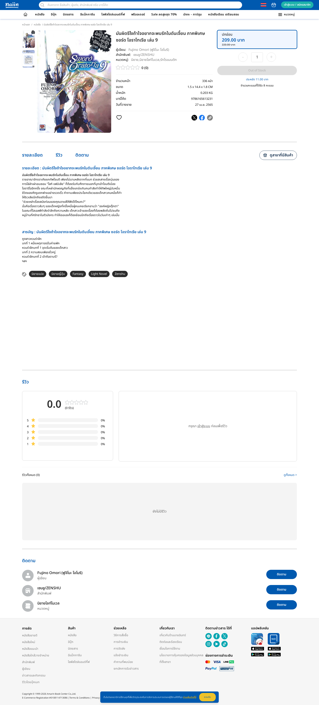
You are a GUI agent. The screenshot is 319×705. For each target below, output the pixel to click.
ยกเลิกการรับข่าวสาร (126, 668)
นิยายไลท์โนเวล (149, 59)
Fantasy (78, 274)
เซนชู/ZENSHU (143, 54)
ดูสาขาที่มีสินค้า (281, 155)
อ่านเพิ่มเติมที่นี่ (189, 697)
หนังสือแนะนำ (30, 649)
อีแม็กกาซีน (87, 14)
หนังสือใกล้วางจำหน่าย (35, 655)
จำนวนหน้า (123, 80)
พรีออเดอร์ (138, 14)
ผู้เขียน (26, 669)
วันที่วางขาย (124, 104)
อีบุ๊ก (54, 14)
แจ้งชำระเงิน (121, 655)
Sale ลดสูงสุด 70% (164, 14)
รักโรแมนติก (168, 59)
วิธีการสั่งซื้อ (121, 635)
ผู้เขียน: (121, 49)
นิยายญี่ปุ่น (58, 274)
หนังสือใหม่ (28, 642)
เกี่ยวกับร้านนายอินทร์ (173, 635)
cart (273, 5)
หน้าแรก (26, 25)
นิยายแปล (38, 274)
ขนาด (119, 86)
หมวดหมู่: (122, 59)
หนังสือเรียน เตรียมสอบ (223, 14)
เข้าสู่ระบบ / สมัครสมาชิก (297, 5)
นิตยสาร (68, 14)
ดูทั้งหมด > (290, 475)
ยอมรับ (207, 697)
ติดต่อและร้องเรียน (171, 642)
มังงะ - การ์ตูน (192, 14)
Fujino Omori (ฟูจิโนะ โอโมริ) (148, 49)
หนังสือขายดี (29, 635)
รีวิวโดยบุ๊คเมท (31, 682)
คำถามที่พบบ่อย (123, 662)
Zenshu (120, 274)
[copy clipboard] (210, 118)
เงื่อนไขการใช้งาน (170, 648)
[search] (42, 5)
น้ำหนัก (120, 92)
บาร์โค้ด (121, 98)
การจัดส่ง (119, 648)
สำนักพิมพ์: (123, 54)
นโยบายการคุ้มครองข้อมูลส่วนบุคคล (181, 655)
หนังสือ (39, 14)
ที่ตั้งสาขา (165, 662)
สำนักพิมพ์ (28, 662)
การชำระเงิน (121, 642)
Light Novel (99, 274)
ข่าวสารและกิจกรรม (33, 675)
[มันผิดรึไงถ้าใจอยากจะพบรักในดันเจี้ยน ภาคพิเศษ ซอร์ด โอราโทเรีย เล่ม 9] (194, 118)
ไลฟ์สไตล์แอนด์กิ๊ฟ (113, 14)
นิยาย (135, 59)
